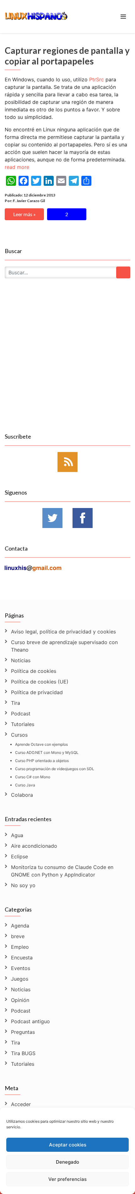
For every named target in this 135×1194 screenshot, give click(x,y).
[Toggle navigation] (123, 17)
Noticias (20, 660)
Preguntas (23, 1032)
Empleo (20, 947)
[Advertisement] (67, 363)
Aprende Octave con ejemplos (41, 744)
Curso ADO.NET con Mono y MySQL (46, 752)
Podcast (20, 713)
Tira (15, 703)
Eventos (20, 968)
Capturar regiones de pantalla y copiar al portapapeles (67, 55)
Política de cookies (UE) (39, 681)
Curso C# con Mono (32, 777)
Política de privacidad (37, 692)
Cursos (19, 735)
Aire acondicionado (34, 846)
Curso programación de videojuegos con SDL (54, 768)
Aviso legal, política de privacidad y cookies (63, 631)
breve (17, 936)
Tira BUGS (23, 1053)
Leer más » (24, 214)
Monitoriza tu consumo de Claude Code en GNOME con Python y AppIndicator (62, 871)
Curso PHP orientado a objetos (42, 760)
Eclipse (19, 856)
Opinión (20, 1000)
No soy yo (23, 885)
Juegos (19, 979)
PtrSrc (96, 79)
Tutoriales (22, 724)
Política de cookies (33, 671)
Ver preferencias (67, 1179)
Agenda (20, 925)
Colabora (22, 795)
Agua (17, 835)
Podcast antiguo (30, 1021)
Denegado (67, 1162)
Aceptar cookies (67, 1145)
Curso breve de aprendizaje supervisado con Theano (64, 646)
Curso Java (25, 785)
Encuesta (22, 957)
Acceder (21, 1104)
